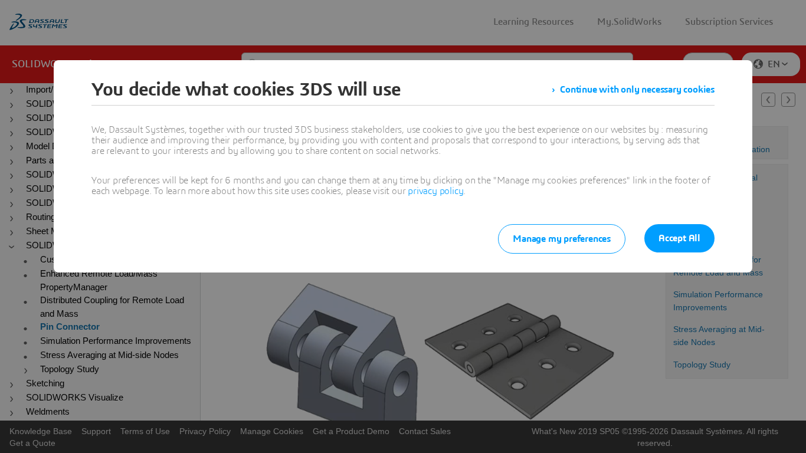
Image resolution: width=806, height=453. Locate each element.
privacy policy (435, 191)
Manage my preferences (562, 239)
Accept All (679, 238)
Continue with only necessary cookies (637, 89)
